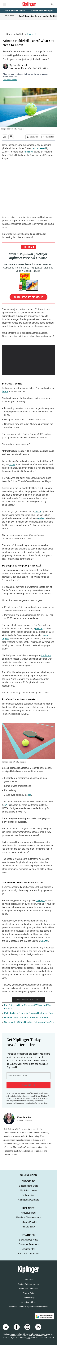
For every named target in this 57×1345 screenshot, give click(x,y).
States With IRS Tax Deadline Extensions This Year (29, 1022)
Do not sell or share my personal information (28, 1309)
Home (9, 34)
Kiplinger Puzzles (28, 1225)
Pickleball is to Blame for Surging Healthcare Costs (29, 1013)
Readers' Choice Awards (28, 1220)
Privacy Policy (29, 1296)
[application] (28, 360)
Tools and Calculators (28, 1256)
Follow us (34, 137)
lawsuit (37, 511)
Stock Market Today (28, 1242)
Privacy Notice (40, 1096)
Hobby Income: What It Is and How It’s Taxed (26, 1017)
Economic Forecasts (29, 1247)
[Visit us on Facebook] (17, 1330)
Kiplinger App (28, 1198)
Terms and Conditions (28, 1291)
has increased (39, 148)
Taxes (19, 34)
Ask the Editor (28, 1229)
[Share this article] (4, 137)
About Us (28, 1282)
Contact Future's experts (28, 1287)
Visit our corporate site (38, 1338)
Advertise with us (28, 1305)
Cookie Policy (28, 1300)
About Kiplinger (28, 1215)
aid (29, 795)
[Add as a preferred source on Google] (44, 1319)
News (46, 68)
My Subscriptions (28, 1193)
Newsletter (49, 137)
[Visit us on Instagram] (27, 1330)
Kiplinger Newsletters (28, 1202)
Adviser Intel (28, 1252)
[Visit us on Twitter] (6, 1330)
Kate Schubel (20, 65)
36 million (28, 152)
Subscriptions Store (28, 1188)
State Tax (32, 34)
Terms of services (38, 1093)
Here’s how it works (10, 80)
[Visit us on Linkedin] (38, 1330)
